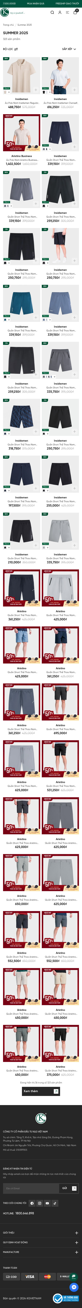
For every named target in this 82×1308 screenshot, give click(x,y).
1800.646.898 (24, 1213)
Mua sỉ (7, 88)
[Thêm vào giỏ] (36, 90)
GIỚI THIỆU (8, 1233)
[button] (7, 75)
